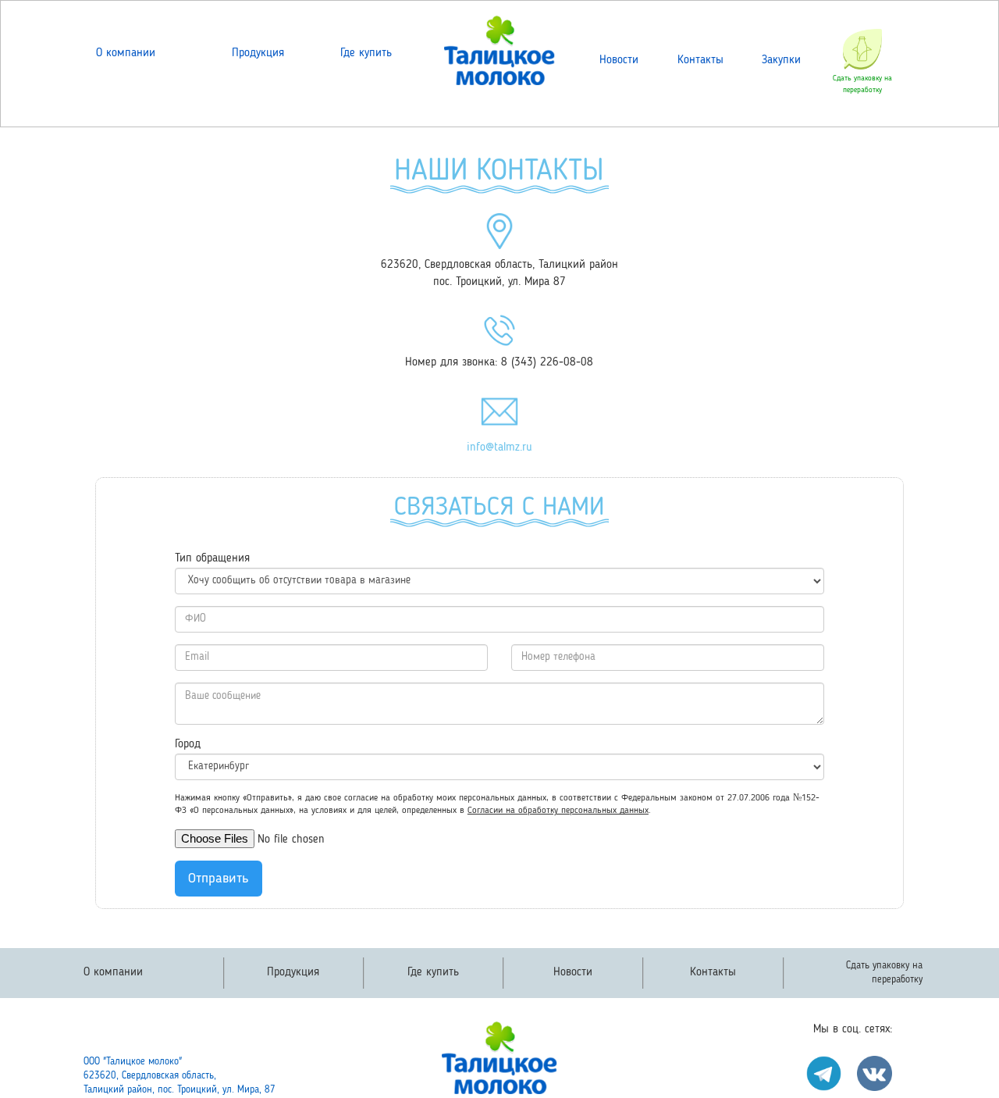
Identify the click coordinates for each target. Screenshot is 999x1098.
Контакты (700, 60)
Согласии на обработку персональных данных (558, 810)
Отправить (218, 879)
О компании (125, 53)
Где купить (366, 53)
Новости (618, 60)
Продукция (258, 53)
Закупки (781, 60)
